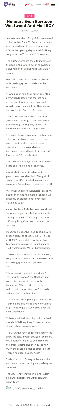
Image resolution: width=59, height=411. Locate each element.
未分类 (29, 16)
